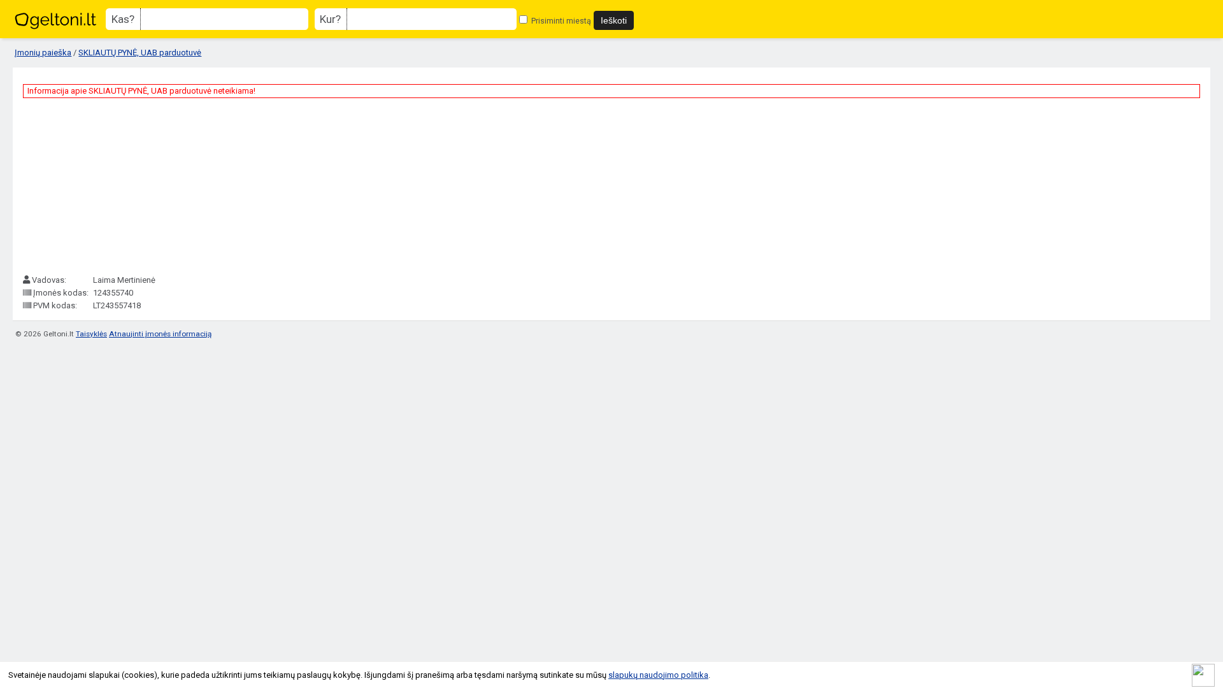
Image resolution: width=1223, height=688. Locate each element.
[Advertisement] (118, 186)
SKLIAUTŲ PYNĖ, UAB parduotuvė (139, 52)
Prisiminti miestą (560, 20)
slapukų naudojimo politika (658, 675)
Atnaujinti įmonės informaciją (160, 333)
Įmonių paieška (43, 52)
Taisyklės (91, 333)
